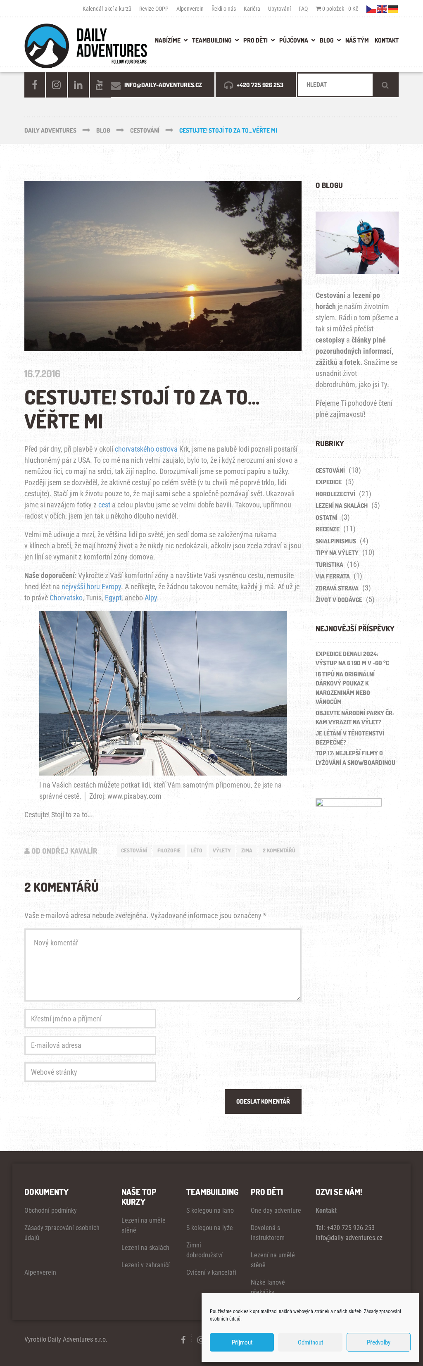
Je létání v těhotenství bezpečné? (350, 738)
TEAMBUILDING (212, 40)
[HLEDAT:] (348, 84)
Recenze (328, 529)
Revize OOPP (154, 8)
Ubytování (279, 8)
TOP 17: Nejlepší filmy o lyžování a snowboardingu (355, 757)
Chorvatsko (66, 597)
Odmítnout (310, 1342)
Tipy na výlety (337, 553)
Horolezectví (335, 494)
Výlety (222, 850)
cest (104, 504)
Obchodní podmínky (50, 1210)
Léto (196, 850)
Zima (246, 850)
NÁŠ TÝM (357, 40)
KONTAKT (387, 40)
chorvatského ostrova (146, 449)
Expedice (329, 482)
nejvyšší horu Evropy (91, 586)
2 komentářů (279, 850)
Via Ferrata (333, 576)
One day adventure (276, 1210)
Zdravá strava (337, 588)
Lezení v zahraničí (145, 1265)
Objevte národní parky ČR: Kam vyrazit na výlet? (355, 717)
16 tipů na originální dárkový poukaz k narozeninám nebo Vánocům (345, 688)
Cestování (134, 850)
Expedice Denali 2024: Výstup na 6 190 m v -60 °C (352, 658)
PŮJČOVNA (293, 40)
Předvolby (378, 1342)
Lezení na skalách (342, 505)
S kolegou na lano (210, 1210)
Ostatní (326, 517)
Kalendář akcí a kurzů (107, 8)
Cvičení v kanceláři (211, 1272)
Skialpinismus (336, 541)
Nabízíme (168, 40)
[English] (382, 8)
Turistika (329, 565)
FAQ (303, 8)
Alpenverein (190, 8)
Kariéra (252, 8)
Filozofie (169, 850)
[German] (393, 8)
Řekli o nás (224, 8)
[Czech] (371, 8)
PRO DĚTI (255, 40)
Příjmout (242, 1342)
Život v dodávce (339, 600)
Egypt (113, 597)
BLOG (327, 40)
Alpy (151, 597)
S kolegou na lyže (209, 1228)
